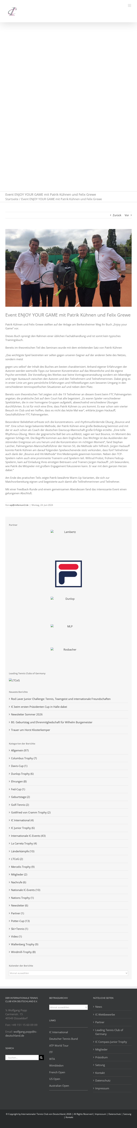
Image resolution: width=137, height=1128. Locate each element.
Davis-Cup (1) (19, 766)
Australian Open (59, 1085)
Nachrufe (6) (18, 882)
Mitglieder (101, 1049)
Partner (99, 1022)
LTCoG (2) (17, 859)
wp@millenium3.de (19, 505)
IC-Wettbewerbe (105, 1014)
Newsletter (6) (19, 905)
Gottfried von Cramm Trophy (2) (30, 812)
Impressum (102, 1088)
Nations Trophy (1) (22, 898)
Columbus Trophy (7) (24, 758)
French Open (57, 1072)
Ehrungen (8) (19, 781)
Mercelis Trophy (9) (22, 867)
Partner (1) (17, 913)
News (98, 1006)
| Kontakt (68, 1117)
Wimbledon (56, 1065)
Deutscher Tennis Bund (63, 1038)
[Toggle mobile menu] (130, 5)
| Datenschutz (114, 1114)
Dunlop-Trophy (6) (22, 773)
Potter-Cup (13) (20, 921)
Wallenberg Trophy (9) (24, 944)
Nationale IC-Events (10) (25, 890)
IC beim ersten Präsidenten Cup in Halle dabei (39, 706)
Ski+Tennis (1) (19, 929)
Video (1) (16, 936)
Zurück (117, 215)
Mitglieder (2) (19, 874)
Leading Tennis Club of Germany (109, 1032)
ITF (51, 1052)
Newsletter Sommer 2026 (27, 714)
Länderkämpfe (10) (22, 851)
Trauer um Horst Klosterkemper (30, 730)
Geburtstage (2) (20, 797)
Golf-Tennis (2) (20, 804)
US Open (54, 1079)
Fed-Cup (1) (18, 789)
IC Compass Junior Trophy (111, 1042)
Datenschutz (102, 1080)
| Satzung (126, 1114)
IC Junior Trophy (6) (23, 828)
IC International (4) (22, 820)
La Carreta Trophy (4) (24, 843)
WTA (52, 1059)
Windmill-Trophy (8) (23, 952)
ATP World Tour (58, 1045)
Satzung (100, 1065)
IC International (58, 1032)
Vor (127, 215)
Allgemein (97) (20, 750)
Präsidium (101, 1057)
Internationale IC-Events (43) (28, 835)
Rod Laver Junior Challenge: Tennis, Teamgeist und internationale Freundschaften (61, 699)
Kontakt (100, 1073)
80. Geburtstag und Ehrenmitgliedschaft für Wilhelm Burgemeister (51, 722)
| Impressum (100, 1114)
